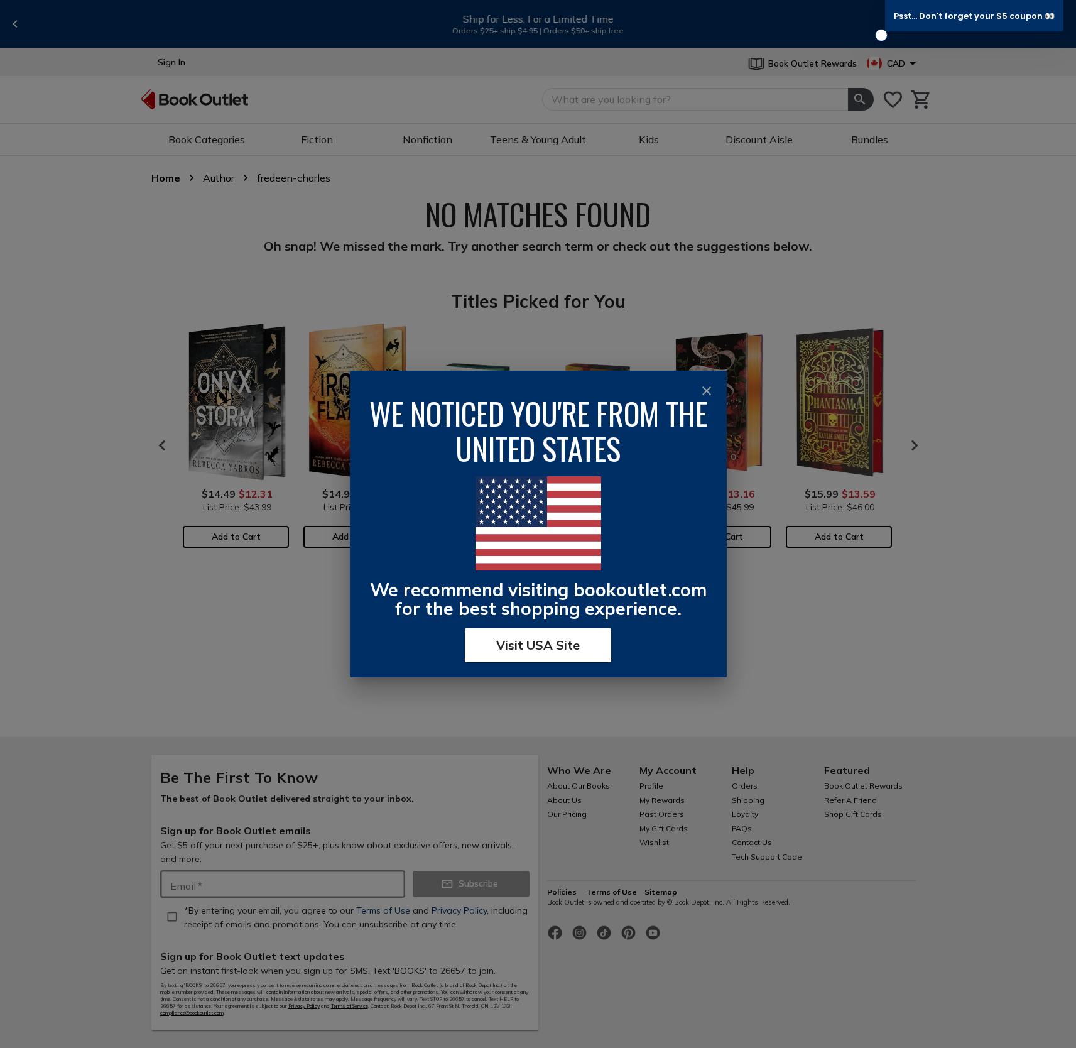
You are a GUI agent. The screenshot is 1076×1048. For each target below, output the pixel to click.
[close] (707, 391)
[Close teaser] (881, 35)
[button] (974, 15)
